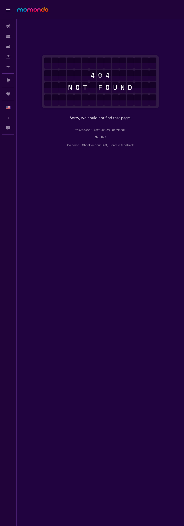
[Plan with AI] (8, 66)
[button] (8, 9)
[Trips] (8, 94)
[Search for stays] (8, 36)
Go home (73, 145)
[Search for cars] (8, 46)
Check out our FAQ (94, 145)
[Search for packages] (8, 56)
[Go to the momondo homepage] (32, 9)
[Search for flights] (8, 26)
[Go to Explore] (8, 80)
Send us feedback (122, 145)
